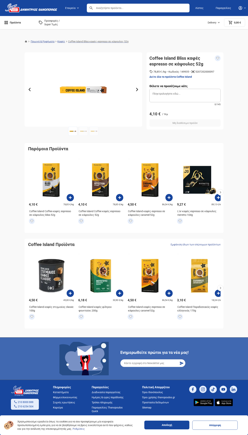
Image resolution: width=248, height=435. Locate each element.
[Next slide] (220, 192)
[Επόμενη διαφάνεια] (137, 89)
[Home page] (26, 41)
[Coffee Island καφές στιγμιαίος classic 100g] (70, 293)
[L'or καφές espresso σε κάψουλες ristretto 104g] (218, 197)
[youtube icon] (223, 389)
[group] (83, 89)
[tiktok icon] (213, 389)
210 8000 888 (25, 402)
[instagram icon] (203, 389)
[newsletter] (181, 363)
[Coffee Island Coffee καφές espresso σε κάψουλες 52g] (119, 197)
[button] (91, 8)
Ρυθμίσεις (79, 428)
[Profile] (242, 8)
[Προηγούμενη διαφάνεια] (29, 89)
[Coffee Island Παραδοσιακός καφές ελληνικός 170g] (218, 293)
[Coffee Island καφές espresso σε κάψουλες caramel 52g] (169, 197)
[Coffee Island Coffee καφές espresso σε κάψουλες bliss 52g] (70, 197)
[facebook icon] (192, 389)
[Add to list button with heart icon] (32, 221)
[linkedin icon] (233, 389)
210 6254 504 (25, 406)
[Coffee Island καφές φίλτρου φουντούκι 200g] (119, 293)
